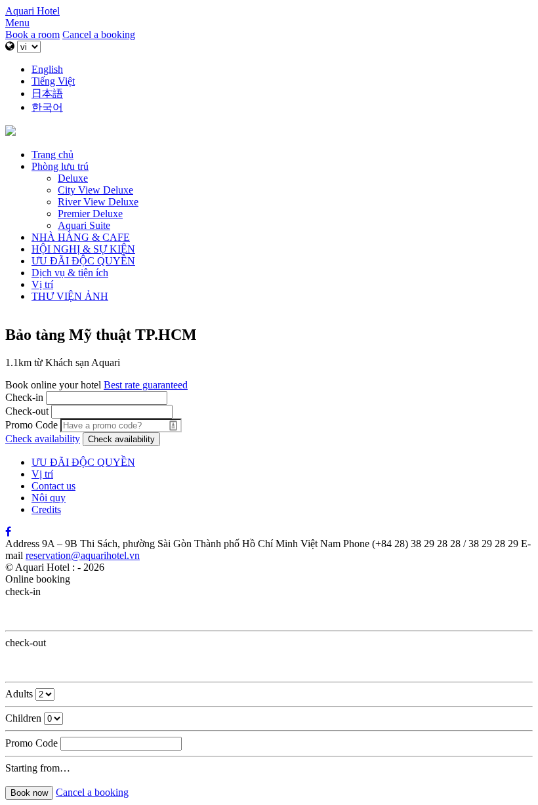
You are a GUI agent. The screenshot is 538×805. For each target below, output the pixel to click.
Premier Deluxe (90, 213)
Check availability (42, 438)
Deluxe (73, 178)
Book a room (32, 34)
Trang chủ (52, 154)
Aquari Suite (84, 225)
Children (23, 718)
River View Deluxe (98, 201)
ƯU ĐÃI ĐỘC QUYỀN (83, 260)
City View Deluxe (95, 190)
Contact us (53, 485)
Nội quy (48, 497)
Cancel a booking (98, 34)
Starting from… (37, 768)
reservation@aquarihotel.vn (83, 555)
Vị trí (42, 284)
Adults (19, 693)
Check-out (27, 411)
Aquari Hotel (32, 10)
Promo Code (31, 424)
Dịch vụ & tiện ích (69, 272)
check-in (23, 591)
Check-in (24, 397)
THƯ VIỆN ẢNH (69, 296)
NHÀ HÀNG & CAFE (80, 237)
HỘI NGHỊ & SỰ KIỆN (83, 249)
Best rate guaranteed (146, 384)
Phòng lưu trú (60, 166)
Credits (46, 509)
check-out (25, 642)
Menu (17, 22)
